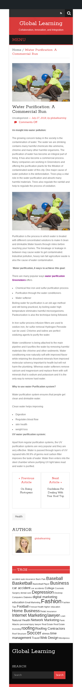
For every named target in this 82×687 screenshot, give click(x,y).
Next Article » (55, 480)
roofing (28, 628)
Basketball (22, 583)
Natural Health (21, 620)
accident (16, 579)
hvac (43, 611)
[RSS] (61, 13)
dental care (25, 593)
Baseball (54, 578)
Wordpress (64, 638)
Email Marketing (32, 602)
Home (16, 50)
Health (18, 516)
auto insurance (28, 579)
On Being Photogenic (26, 491)
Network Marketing (45, 620)
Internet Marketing (29, 615)
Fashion (51, 601)
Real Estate (47, 624)
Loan (63, 616)
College (49, 588)
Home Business (26, 611)
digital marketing (45, 597)
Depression (43, 592)
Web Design (49, 638)
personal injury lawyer (30, 624)
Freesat (33, 607)
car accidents (37, 588)
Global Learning (41, 23)
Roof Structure (19, 633)
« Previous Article (26, 480)
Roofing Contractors (50, 628)
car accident (21, 588)
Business (59, 583)
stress (46, 633)
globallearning (58, 118)
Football (23, 606)
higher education (52, 607)
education (18, 602)
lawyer (53, 615)
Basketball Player (41, 584)
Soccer (34, 632)
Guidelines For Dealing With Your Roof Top (55, 493)
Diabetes (27, 597)
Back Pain (41, 579)
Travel (36, 637)
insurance (52, 611)
